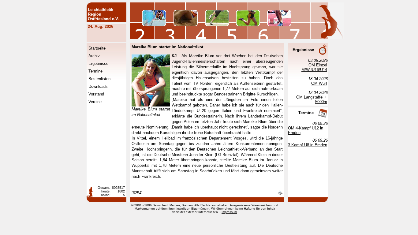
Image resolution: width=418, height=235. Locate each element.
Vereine (95, 101)
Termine (95, 71)
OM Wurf (319, 83)
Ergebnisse (98, 63)
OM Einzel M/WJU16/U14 (314, 67)
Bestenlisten (99, 78)
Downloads (98, 86)
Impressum (229, 212)
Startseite (97, 48)
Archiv (94, 56)
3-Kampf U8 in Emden (307, 145)
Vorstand (96, 94)
